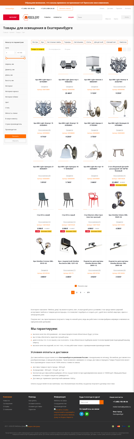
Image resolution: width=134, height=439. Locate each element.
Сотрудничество (60, 403)
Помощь (32, 397)
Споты (88, 42)
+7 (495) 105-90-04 (28, 8)
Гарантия (32, 409)
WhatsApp (87, 414)
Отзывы (6, 406)
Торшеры (67, 42)
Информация (60, 397)
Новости (6, 400)
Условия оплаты (35, 403)
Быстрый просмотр (43, 76)
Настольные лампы (54, 42)
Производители (60, 406)
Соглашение (7, 403)
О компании (7, 409)
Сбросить (15, 141)
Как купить (33, 400)
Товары (47, 17)
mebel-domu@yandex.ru (122, 407)
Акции (71, 17)
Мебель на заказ (60, 400)
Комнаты (57, 17)
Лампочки (122, 42)
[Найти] (99, 17)
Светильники (78, 42)
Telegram (81, 414)
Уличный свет (111, 42)
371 (88, 292)
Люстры (35, 42)
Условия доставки (35, 406)
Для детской (98, 42)
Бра (42, 42)
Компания (7, 397)
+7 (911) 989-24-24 (47, 8)
